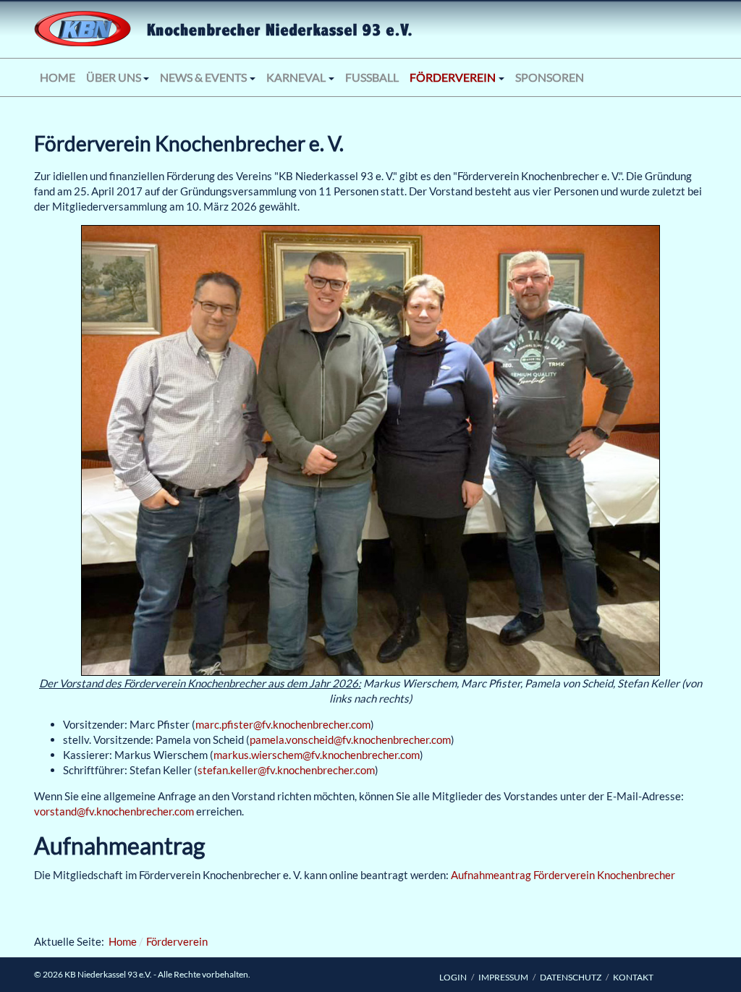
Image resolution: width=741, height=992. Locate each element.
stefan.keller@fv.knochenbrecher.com (286, 769)
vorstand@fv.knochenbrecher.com (114, 811)
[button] (117, 77)
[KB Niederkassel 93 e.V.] (139, 29)
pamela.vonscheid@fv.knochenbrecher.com (350, 739)
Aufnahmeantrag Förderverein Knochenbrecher (563, 874)
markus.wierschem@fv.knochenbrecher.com (316, 754)
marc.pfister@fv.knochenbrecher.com (282, 724)
